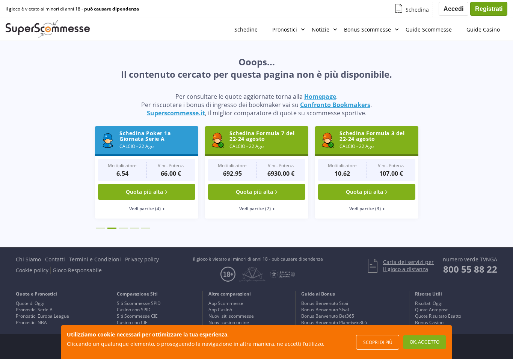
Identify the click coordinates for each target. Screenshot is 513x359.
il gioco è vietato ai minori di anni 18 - (72, 9)
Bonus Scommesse (367, 29)
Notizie (320, 29)
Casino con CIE (132, 322)
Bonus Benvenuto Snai (324, 303)
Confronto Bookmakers (335, 105)
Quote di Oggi (30, 303)
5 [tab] (145, 228)
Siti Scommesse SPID (139, 303)
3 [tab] (123, 228)
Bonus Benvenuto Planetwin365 (334, 322)
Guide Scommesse (429, 29)
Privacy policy (142, 259)
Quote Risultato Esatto (438, 316)
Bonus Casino (429, 322)
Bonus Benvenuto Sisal (325, 309)
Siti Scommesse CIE (137, 316)
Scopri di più (377, 342)
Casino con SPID (134, 309)
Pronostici (284, 29)
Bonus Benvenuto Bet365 (327, 316)
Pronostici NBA (31, 322)
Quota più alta (144, 191)
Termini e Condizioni (95, 259)
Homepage (320, 96)
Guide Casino (483, 29)
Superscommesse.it (176, 113)
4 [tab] (134, 228)
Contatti (55, 259)
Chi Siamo (28, 259)
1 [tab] (100, 228)
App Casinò (220, 309)
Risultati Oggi (428, 303)
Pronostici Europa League (42, 316)
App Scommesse (225, 303)
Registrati (488, 9)
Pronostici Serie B (34, 309)
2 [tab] (111, 228)
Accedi (453, 9)
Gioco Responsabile (77, 270)
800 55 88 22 (470, 269)
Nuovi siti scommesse (231, 316)
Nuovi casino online (228, 322)
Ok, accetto (424, 342)
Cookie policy (32, 270)
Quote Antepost (431, 309)
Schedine (246, 29)
